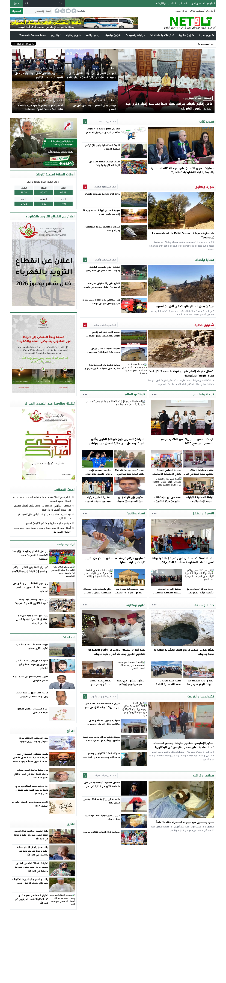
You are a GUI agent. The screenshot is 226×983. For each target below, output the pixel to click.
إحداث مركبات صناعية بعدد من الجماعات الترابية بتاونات (104, 163)
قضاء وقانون (135, 513)
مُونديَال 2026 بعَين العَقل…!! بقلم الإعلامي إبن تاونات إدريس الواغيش (30, 569)
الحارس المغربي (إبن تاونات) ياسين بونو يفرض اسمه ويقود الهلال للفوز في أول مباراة (98, 475)
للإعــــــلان (183, 3)
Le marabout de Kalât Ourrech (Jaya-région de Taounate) (183, 235)
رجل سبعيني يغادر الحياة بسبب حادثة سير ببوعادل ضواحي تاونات (101, 301)
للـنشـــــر (172, 3)
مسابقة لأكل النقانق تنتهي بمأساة (101, 832)
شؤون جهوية (186, 35)
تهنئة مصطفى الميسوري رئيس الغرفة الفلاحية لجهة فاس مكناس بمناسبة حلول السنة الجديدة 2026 (30, 757)
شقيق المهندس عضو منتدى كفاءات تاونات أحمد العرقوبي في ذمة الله (31, 899)
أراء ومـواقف (93, 35)
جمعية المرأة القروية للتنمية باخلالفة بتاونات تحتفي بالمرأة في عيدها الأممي (167, 594)
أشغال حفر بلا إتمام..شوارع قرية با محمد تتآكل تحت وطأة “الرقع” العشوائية (181, 373)
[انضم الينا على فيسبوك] (57, 10)
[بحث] (27, 3)
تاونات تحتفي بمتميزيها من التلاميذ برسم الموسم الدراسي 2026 (187, 441)
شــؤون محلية (206, 35)
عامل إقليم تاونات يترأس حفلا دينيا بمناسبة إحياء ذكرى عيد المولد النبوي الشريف (42, 499)
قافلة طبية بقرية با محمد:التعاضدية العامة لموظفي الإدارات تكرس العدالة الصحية (168, 686)
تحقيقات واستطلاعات (162, 35)
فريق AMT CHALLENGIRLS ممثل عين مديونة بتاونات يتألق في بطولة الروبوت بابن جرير (101, 707)
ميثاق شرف (160, 3)
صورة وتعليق (204, 187)
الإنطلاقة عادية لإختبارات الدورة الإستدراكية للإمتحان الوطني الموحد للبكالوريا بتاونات (199, 503)
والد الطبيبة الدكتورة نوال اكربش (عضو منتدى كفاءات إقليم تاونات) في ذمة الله (31, 835)
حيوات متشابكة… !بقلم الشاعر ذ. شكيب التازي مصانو (31, 646)
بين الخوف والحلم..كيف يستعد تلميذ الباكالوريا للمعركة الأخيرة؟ (31, 601)
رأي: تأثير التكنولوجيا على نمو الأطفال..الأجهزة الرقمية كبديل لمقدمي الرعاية (32, 619)
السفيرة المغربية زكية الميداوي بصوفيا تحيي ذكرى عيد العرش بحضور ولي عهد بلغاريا (99, 503)
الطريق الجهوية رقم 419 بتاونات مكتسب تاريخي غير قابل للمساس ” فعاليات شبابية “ (102, 132)
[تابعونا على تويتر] (62, 10)
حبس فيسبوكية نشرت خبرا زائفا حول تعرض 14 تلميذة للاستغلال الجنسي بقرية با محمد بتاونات (129, 594)
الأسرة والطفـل (203, 513)
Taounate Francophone (32, 35)
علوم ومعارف (135, 605)
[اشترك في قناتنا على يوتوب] (68, 10)
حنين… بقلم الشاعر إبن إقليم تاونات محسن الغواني (30, 678)
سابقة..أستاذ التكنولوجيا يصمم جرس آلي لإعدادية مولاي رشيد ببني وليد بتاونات (101, 757)
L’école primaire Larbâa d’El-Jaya (102, 194)
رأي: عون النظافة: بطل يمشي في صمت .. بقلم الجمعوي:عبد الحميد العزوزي (30, 587)
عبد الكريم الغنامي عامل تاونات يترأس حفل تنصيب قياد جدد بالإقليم (43, 516)
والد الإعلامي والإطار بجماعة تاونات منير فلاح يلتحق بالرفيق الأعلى (30, 881)
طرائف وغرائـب (203, 775)
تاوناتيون (56, 35)
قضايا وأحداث (204, 260)
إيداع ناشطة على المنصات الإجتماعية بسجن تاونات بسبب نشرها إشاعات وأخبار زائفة (97, 594)
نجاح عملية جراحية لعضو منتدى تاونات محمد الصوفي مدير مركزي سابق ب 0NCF (31, 773)
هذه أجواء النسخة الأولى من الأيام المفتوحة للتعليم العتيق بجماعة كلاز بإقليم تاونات (116, 651)
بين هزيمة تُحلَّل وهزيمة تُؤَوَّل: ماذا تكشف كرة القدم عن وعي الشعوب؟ (30, 555)
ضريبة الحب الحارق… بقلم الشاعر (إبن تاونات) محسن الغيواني (31, 695)
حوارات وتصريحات (135, 35)
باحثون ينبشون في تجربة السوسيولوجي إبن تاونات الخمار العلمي (130, 684)
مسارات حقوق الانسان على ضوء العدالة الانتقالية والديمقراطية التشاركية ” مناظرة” (182, 170)
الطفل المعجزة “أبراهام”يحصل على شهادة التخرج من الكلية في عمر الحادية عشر (102, 786)
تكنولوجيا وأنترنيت (200, 696)
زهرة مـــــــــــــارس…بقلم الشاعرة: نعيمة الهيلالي (32, 711)
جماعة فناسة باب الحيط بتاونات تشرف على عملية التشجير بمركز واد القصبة (101, 368)
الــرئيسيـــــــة (209, 3)
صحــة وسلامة (204, 605)
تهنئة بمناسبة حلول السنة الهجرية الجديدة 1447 (30, 804)
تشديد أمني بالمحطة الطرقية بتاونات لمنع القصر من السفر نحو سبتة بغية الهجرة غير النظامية (103, 270)
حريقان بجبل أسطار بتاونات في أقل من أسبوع (185, 306)
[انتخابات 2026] (43, 143)
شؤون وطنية (73, 35)
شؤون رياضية (113, 35)
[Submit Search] (85, 121)
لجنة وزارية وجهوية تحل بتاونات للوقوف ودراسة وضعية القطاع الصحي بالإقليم (200, 686)
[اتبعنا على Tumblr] (73, 10)
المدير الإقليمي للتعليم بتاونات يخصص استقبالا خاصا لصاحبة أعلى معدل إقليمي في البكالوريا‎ (183, 745)
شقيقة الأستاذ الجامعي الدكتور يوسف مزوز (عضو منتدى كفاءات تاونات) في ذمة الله (31, 867)
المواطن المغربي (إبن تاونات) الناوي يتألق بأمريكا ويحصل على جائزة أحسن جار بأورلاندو (117, 441)
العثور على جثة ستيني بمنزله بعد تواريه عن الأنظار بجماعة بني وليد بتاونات (103, 287)
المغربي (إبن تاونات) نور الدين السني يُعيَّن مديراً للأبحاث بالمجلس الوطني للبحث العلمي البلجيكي (130, 503)
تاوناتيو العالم (135, 394)
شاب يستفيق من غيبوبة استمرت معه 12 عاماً (185, 822)
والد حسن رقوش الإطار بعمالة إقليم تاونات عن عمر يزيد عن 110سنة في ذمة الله (32, 851)
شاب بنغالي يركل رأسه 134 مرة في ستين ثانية (101, 801)
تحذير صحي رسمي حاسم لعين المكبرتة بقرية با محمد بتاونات (184, 651)
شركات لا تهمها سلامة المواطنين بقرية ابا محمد (102, 228)
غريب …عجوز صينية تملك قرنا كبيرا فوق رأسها (102, 817)
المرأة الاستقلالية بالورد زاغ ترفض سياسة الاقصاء (102, 147)
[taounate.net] (177, 23)
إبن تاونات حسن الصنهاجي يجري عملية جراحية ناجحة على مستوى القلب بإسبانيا (31, 790)
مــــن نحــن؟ (195, 3)
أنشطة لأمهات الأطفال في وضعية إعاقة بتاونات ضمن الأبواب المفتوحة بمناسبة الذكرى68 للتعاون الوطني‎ (183, 562)
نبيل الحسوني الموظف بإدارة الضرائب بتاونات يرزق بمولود (33, 740)
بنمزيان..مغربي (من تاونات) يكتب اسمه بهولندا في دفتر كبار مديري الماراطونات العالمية (129, 475)
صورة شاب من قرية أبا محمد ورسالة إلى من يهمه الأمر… (101, 212)
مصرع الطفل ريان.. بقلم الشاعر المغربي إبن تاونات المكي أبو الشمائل (32, 664)
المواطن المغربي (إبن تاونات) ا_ (178, 44)
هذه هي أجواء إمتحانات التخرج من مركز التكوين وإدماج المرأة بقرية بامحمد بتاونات (166, 503)
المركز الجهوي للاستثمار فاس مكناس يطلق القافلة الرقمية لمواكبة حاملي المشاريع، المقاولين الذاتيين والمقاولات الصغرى (102, 726)
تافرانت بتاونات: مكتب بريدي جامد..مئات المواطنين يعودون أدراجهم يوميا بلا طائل (104, 352)
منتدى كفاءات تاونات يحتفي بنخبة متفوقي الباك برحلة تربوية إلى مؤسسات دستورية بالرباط (198, 475)
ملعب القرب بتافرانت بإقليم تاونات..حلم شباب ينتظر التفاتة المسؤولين (104, 335)
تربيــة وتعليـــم (203, 394)
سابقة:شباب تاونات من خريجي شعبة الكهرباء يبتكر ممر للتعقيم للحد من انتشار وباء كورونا (101, 740)
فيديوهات (206, 121)
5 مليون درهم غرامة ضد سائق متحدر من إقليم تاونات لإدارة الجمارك (115, 560)
